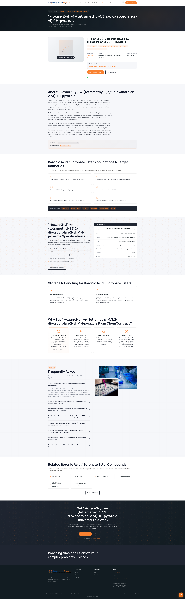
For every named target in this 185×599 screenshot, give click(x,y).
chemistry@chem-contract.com (97, 66)
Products (104, 3)
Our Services (95, 3)
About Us (87, 3)
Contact (96, 575)
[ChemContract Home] (59, 3)
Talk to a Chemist (111, 72)
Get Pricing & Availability (95, 72)
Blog (111, 3)
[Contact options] (181, 595)
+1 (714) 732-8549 (111, 66)
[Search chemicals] (123, 2)
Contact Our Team (99, 534)
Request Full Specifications (57, 267)
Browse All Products (92, 493)
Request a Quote (131, 3)
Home (81, 3)
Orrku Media (95, 596)
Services (131, 593)
